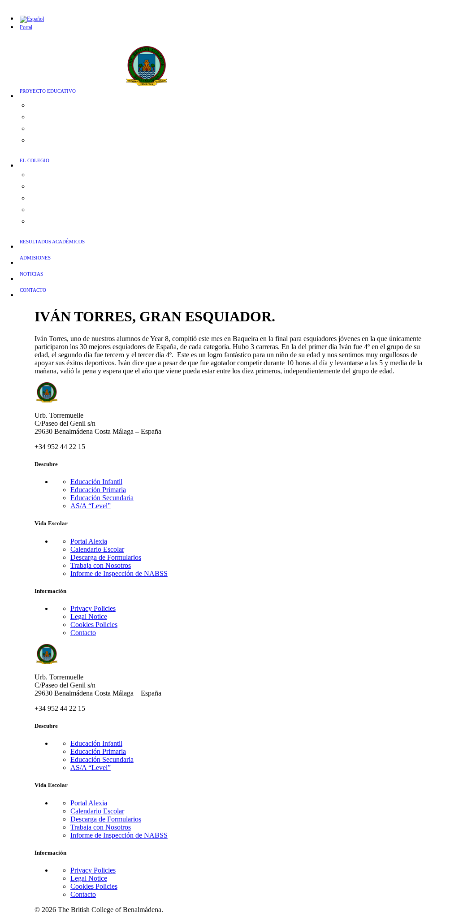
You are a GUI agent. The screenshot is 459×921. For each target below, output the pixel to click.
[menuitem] (238, 18)
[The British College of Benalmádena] (235, 57)
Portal (26, 27)
